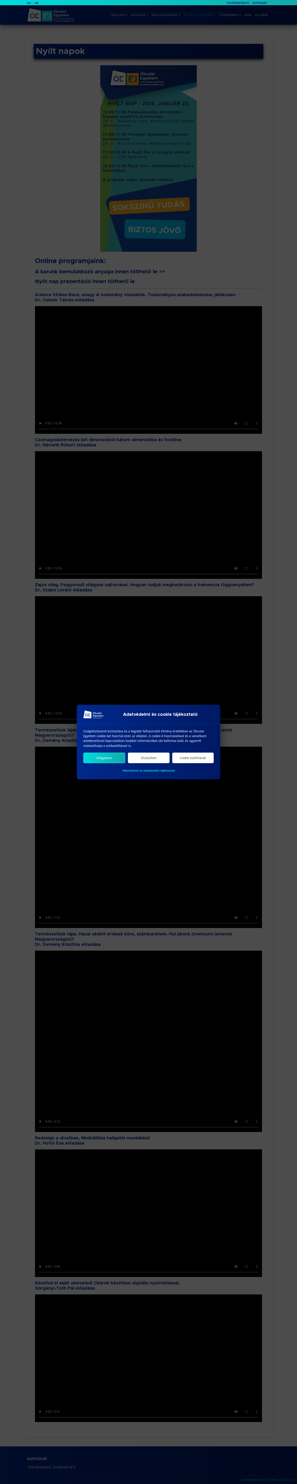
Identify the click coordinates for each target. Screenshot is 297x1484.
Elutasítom (149, 758)
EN (37, 3)
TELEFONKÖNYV (238, 3)
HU (29, 3)
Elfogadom (104, 758)
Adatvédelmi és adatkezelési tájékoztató (148, 770)
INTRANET (260, 3)
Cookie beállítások (193, 758)
